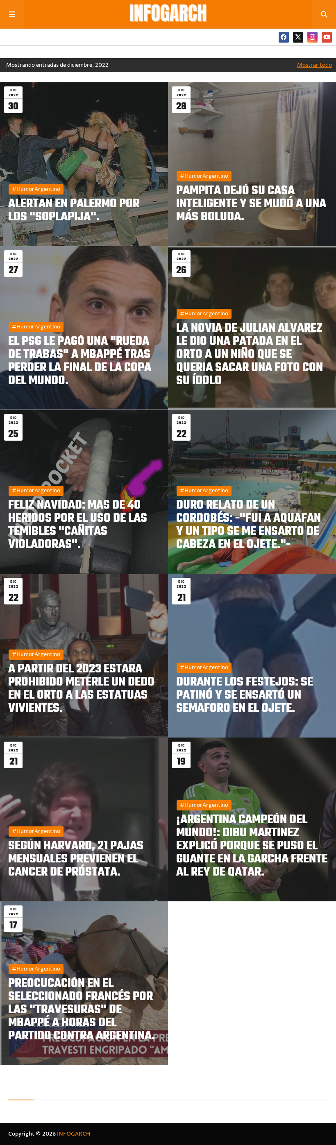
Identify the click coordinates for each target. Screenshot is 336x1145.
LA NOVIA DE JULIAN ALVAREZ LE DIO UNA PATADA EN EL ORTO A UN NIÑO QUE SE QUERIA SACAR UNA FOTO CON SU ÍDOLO (249, 354)
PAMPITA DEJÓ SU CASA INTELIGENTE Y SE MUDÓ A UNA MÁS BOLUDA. (251, 204)
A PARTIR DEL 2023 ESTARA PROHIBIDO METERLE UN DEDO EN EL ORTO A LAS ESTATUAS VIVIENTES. (81, 689)
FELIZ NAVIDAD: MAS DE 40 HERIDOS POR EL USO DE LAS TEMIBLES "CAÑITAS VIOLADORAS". (77, 525)
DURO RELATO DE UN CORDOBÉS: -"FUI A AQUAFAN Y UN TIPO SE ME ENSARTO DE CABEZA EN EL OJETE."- (248, 525)
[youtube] (327, 37)
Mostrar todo (314, 65)
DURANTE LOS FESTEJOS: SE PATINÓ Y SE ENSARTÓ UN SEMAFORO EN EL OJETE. (244, 695)
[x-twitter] (298, 37)
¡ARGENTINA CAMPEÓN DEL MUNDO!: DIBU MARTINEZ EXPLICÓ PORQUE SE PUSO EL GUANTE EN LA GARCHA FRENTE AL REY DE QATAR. (251, 846)
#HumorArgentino (36, 189)
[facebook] (284, 37)
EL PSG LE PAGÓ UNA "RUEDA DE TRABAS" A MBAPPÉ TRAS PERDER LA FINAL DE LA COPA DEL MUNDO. (79, 361)
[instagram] (312, 37)
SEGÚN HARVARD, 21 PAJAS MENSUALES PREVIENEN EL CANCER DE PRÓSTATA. (75, 859)
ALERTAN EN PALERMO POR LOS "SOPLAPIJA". (73, 210)
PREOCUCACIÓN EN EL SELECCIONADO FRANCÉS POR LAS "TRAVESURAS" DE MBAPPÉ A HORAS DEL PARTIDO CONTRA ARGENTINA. (81, 1010)
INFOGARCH (73, 1134)
